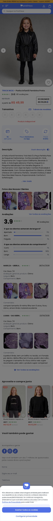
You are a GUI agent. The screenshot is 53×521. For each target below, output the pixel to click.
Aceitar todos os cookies (26, 510)
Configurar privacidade (26, 516)
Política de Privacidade (11, 502)
